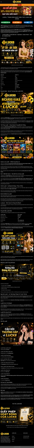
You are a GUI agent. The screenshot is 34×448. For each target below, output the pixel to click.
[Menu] (1, 2)
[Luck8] (17, 1)
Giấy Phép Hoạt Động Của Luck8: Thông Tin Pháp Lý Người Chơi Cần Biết (17, 425)
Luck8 (1, 436)
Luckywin (2, 204)
